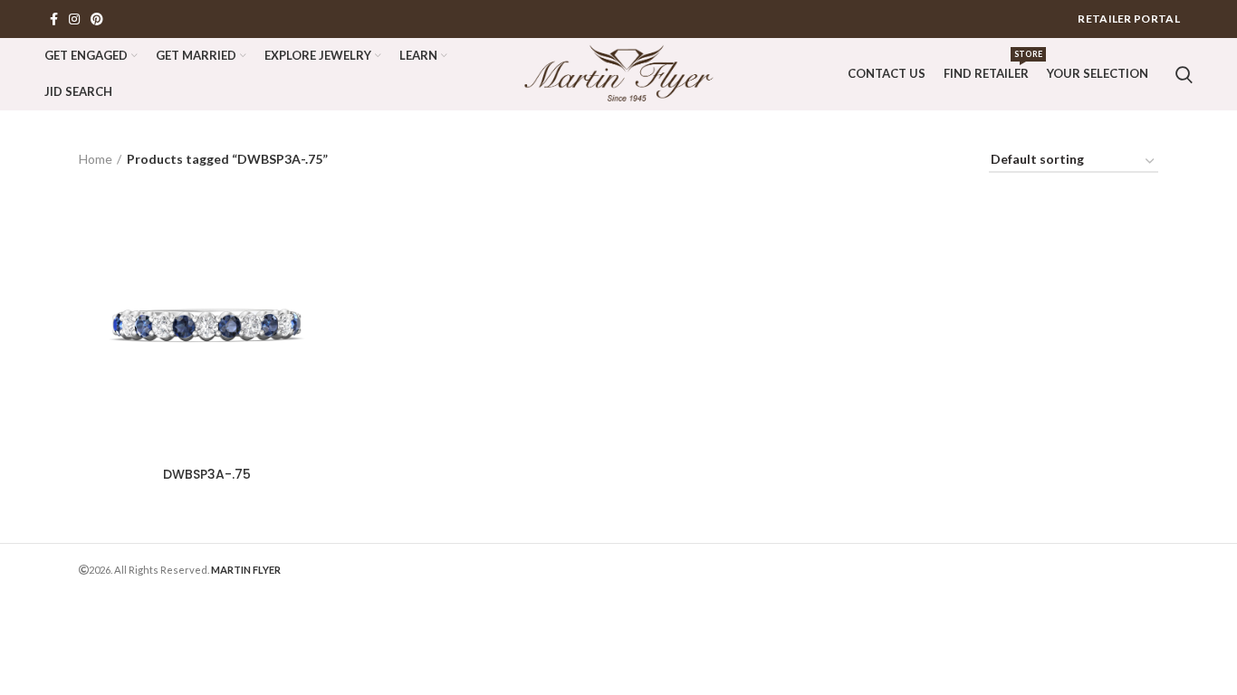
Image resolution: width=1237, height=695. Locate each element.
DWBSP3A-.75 (207, 474)
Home (95, 159)
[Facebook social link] (53, 19)
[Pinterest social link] (97, 19)
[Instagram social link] (74, 19)
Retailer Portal (1129, 18)
